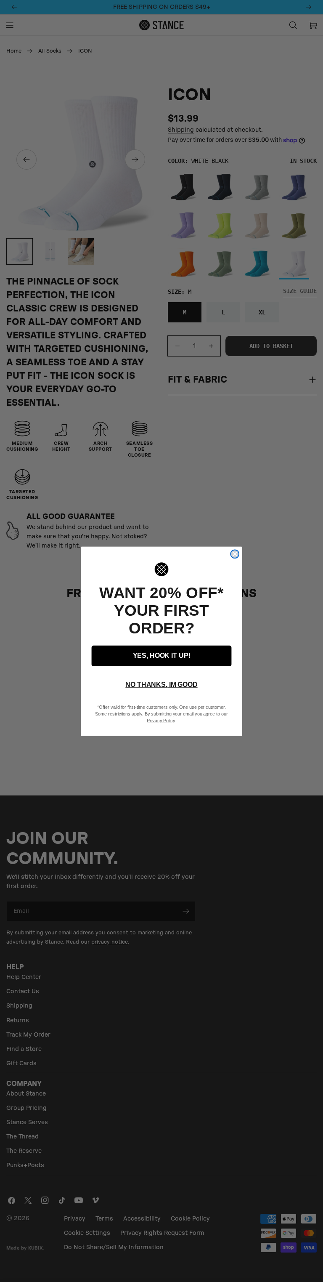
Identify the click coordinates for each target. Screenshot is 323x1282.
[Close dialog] (234, 554)
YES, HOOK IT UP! (162, 655)
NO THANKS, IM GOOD (161, 684)
